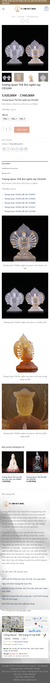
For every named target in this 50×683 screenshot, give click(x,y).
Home (13, 16)
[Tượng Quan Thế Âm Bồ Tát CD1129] (37, 462)
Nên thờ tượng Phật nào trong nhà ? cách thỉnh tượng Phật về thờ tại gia (25, 597)
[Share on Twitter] (13, 149)
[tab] (25, 163)
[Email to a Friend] (17, 149)
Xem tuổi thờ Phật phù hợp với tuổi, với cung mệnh (24, 579)
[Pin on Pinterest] (22, 149)
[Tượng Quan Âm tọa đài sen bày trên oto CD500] (13, 462)
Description (6, 163)
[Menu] (3, 9)
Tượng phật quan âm (32, 16)
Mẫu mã (5, 115)
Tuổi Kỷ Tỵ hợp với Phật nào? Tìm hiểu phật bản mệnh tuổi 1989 (24, 590)
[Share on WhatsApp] (4, 149)
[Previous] (6, 48)
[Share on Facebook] (8, 149)
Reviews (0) (6, 173)
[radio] (5, 119)
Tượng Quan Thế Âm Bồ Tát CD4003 (19, 199)
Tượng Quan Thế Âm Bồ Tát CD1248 (19, 211)
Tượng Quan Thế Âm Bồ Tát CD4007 (19, 195)
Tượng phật (20, 16)
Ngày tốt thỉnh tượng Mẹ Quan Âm (17, 584)
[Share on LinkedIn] (26, 149)
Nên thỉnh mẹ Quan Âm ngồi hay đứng (18, 604)
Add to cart (22, 130)
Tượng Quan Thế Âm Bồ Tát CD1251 (19, 207)
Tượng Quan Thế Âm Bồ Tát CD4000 (19, 203)
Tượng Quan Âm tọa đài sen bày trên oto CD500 (12, 478)
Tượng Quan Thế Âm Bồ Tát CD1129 (36, 478)
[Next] (44, 48)
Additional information (10, 168)
